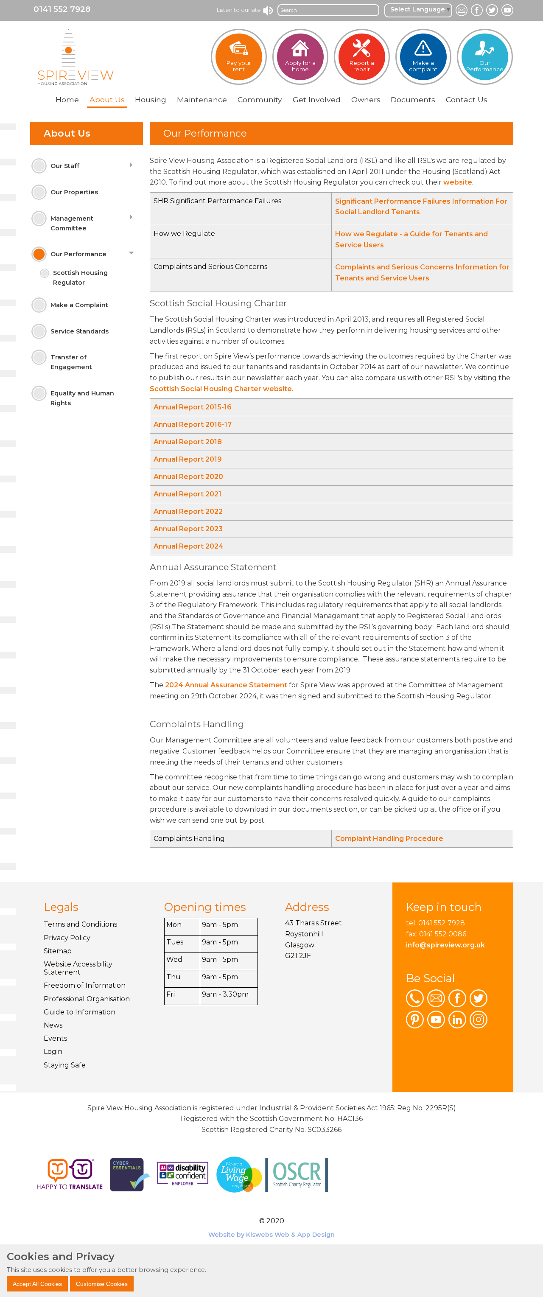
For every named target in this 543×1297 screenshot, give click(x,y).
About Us (67, 133)
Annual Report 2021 (187, 494)
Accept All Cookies (37, 1283)
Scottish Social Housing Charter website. (222, 389)
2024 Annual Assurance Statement (226, 685)
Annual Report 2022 (188, 511)
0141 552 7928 (62, 9)
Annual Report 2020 (188, 477)
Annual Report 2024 (189, 546)
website (457, 182)
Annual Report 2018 (188, 442)
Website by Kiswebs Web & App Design (271, 1234)
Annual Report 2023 (188, 529)
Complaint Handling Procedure (390, 839)
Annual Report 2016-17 (193, 424)
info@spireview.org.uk (445, 945)
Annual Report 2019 (188, 459)
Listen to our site (239, 9)
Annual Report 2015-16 (193, 407)
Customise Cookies (102, 1283)
